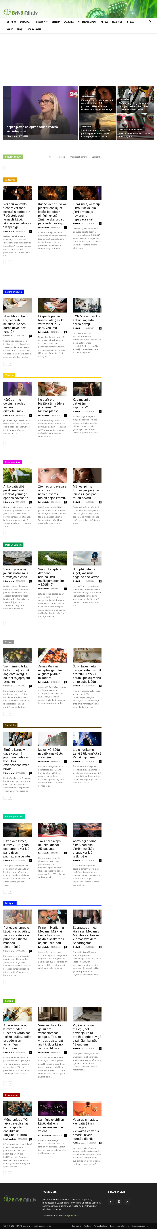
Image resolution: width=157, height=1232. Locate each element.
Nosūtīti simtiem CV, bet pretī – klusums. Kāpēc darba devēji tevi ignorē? (15, 324)
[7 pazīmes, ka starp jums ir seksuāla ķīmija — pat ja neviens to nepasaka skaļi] (87, 193)
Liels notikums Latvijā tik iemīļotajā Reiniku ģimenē (87, 753)
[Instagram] (119, 1202)
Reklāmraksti (34, 29)
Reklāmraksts (9, 1139)
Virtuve (104, 21)
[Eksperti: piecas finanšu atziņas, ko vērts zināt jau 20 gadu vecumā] (52, 305)
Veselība (56, 21)
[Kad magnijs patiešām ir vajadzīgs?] (87, 389)
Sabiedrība (11, 21)
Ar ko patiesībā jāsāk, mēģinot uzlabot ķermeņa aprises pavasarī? (15, 492)
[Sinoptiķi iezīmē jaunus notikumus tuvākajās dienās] (17, 558)
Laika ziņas (25, 21)
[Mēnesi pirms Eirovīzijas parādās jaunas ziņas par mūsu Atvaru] (87, 475)
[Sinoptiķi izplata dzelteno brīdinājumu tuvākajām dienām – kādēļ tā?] (52, 558)
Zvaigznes (69, 21)
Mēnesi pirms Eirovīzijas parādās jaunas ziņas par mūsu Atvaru (86, 492)
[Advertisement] (78, 63)
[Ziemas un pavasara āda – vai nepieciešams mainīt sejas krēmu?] (52, 475)
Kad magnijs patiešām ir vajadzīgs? (81, 403)
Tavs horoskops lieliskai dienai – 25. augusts (50, 845)
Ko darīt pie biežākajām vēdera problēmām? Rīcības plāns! (51, 405)
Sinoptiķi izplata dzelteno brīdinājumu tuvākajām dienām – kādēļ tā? (51, 576)
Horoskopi (40, 21)
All (50, 157)
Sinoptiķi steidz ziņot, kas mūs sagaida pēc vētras (86, 573)
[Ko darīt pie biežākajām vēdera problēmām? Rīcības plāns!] (52, 389)
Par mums (76, 1226)
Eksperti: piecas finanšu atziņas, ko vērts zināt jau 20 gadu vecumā (51, 322)
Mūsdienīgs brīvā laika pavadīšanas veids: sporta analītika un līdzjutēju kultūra (16, 1127)
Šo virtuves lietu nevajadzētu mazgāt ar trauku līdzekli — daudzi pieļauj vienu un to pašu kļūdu (87, 674)
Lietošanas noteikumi (119, 1226)
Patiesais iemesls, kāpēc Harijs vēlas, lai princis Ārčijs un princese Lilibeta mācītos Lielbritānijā (17, 937)
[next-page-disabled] (10, 168)
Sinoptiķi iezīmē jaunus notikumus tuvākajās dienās (15, 573)
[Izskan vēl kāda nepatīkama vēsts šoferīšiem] (52, 739)
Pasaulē (9, 29)
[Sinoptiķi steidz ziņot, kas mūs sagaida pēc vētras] (87, 558)
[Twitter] (127, 1202)
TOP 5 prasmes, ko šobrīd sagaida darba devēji (86, 320)
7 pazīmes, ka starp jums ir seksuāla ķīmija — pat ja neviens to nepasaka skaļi (86, 211)
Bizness (130, 21)
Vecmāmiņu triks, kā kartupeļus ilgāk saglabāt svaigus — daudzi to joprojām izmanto (16, 674)
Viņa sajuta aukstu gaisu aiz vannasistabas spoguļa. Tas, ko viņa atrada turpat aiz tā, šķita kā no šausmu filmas (51, 1036)
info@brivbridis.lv (71, 1215)
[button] (150, 22)
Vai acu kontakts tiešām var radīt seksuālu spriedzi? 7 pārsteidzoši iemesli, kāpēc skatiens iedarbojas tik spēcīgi (17, 215)
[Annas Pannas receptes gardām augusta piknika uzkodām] (52, 655)
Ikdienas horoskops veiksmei (132, 129)
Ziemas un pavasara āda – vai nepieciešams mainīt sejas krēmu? (52, 492)
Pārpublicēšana (100, 1226)
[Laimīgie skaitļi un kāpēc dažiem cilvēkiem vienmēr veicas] (52, 1108)
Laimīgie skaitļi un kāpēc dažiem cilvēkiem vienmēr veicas (51, 1125)
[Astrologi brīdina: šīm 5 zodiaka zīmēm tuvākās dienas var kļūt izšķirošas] (87, 830)
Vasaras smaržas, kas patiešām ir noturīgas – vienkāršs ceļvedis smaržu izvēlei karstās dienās (86, 1129)
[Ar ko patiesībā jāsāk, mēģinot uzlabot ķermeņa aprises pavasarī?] (17, 475)
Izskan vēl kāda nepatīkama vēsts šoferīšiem (50, 753)
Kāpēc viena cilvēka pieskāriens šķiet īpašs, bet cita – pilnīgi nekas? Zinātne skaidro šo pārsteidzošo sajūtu (52, 213)
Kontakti (87, 1226)
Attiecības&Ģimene (87, 21)
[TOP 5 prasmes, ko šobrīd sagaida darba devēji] (87, 305)
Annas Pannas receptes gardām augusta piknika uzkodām (50, 672)
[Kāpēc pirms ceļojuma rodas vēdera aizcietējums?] (40, 113)
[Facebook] (111, 1202)
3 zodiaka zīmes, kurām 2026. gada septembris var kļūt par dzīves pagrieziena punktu (16, 848)
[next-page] (10, 262)
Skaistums (117, 21)
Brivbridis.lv (8, 231)
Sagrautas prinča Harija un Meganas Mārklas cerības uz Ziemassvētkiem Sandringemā (86, 935)
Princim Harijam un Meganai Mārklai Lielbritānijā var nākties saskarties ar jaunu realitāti (51, 935)
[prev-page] (5, 168)
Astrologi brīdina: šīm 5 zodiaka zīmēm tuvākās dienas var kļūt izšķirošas (85, 848)
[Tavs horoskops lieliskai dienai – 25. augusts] (135, 126)
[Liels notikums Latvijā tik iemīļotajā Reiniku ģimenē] (87, 739)
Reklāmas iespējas (139, 1226)
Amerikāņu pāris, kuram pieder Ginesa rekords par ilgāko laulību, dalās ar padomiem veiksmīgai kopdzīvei (17, 1036)
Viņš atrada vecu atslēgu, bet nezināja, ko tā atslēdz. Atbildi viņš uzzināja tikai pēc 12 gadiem (87, 1034)
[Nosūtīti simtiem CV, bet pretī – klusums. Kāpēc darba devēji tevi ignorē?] (17, 305)
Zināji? (20, 29)
